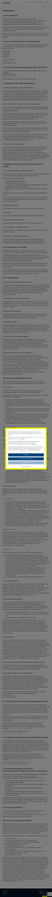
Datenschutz (23, 466)
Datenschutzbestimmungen (37, 437)
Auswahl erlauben (26, 462)
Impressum (29, 466)
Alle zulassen (26, 454)
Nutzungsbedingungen (15, 439)
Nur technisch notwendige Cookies (26, 458)
